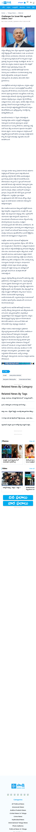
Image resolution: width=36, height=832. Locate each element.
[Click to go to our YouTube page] (21, 794)
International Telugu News (18, 823)
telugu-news (12, 13)
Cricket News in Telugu (18, 814)
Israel (4, 375)
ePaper (21, 3)
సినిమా (28, 7)
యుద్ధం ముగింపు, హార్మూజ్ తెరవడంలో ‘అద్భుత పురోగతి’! (18, 398)
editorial (20, 13)
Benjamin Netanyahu (9, 379)
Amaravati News (18, 807)
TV (31, 3)
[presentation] (4, 451)
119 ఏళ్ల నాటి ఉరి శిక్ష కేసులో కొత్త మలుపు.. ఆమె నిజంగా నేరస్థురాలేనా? (18, 418)
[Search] (25, 3)
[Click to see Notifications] (33, 3)
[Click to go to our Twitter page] (15, 794)
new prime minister (15, 375)
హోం (3, 7)
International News (25, 379)
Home (3, 13)
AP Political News (18, 804)
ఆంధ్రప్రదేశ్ (15, 7)
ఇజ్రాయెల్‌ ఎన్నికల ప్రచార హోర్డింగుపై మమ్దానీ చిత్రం (17, 425)
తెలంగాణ (22, 7)
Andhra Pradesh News (18, 810)
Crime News (18, 817)
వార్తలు (8, 7)
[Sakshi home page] (18, 786)
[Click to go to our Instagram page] (18, 794)
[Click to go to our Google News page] (28, 794)
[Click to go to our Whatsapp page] (11, 794)
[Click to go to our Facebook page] (8, 794)
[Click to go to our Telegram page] (24, 794)
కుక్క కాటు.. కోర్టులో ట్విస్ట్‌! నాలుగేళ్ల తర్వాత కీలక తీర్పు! (18, 411)
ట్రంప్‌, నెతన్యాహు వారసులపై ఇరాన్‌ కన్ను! (17, 405)
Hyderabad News (18, 820)
